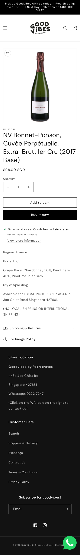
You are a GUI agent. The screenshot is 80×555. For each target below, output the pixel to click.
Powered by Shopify (57, 545)
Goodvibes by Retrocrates (34, 545)
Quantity (9, 179)
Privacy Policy (19, 482)
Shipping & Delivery (23, 443)
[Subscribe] (66, 509)
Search (14, 433)
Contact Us (17, 462)
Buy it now (40, 215)
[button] (5, 28)
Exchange (16, 453)
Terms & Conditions (23, 472)
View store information (24, 240)
